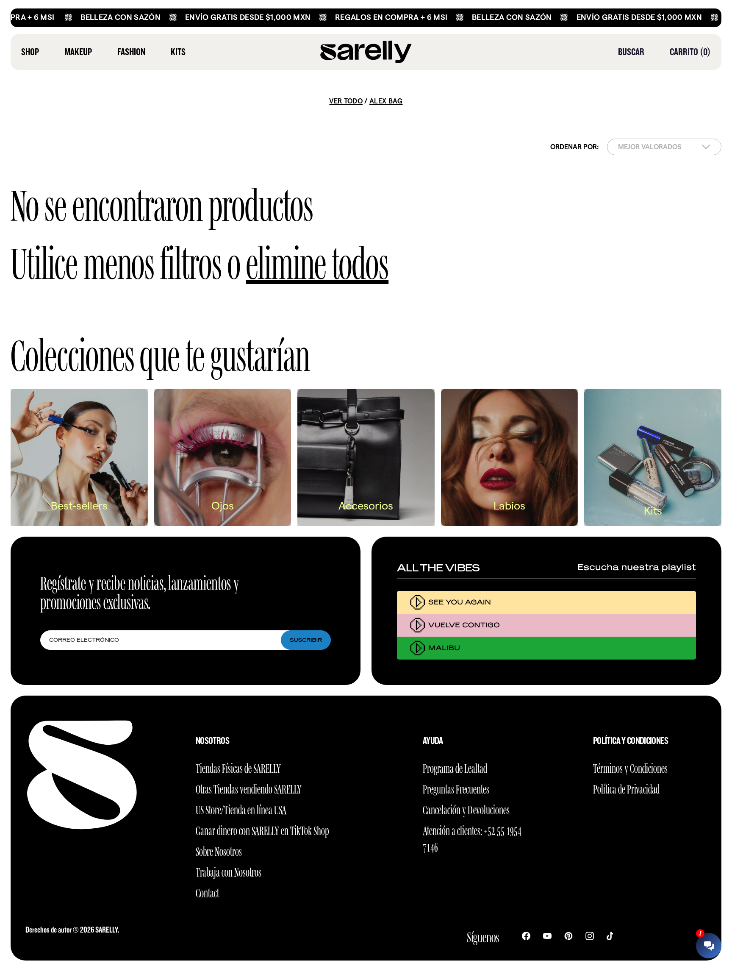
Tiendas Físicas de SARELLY (238, 767)
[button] (631, 51)
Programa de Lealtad (455, 767)
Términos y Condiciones (630, 767)
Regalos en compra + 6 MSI (361, 17)
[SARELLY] (366, 52)
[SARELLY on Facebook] (526, 935)
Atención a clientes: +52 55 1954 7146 (472, 837)
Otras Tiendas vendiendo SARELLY (249, 788)
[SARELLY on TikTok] (610, 935)
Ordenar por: (574, 146)
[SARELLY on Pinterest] (568, 935)
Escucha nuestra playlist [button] (636, 567)
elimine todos (317, 259)
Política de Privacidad (626, 788)
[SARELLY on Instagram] (589, 935)
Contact (207, 891)
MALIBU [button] (444, 648)
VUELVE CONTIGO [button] (464, 625)
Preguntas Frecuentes (456, 788)
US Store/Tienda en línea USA (241, 808)
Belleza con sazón (90, 17)
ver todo (346, 101)
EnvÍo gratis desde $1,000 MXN (217, 17)
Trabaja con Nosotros (228, 871)
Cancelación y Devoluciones (466, 808)
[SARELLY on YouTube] (547, 935)
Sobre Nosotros (219, 850)
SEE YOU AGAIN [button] (459, 602)
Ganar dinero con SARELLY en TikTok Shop (262, 829)
